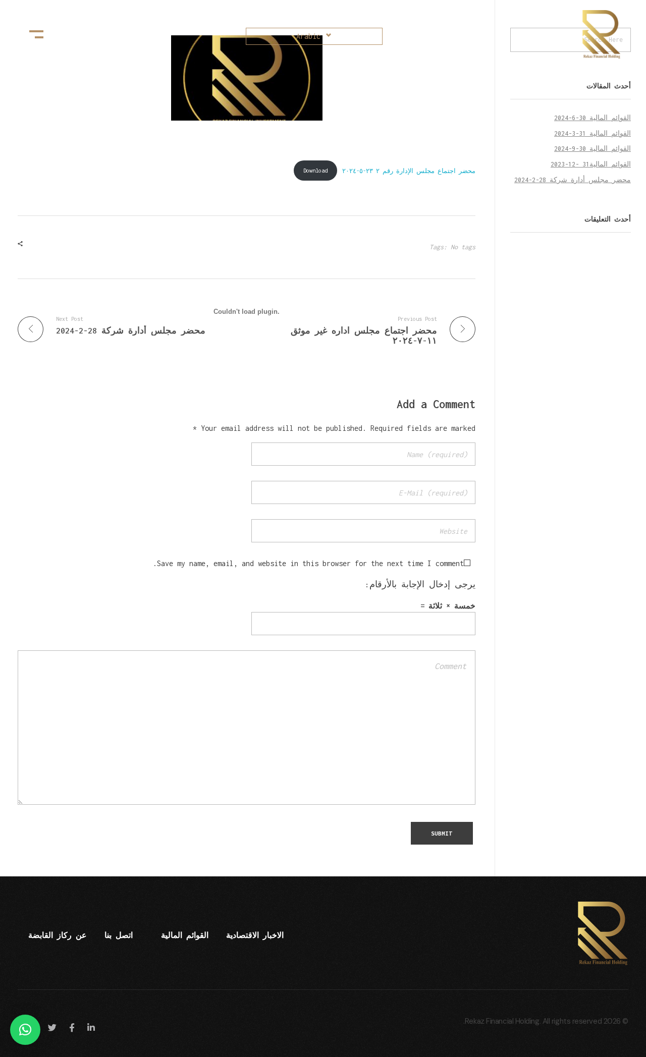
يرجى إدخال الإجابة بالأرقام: (420, 584)
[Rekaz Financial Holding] (595, 34)
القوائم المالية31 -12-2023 (591, 164)
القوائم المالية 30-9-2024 (592, 148)
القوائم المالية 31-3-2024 (592, 133)
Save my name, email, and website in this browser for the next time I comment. (308, 563)
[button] (25, 1030)
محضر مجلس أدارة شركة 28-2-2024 (572, 180)
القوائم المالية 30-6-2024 (592, 118)
